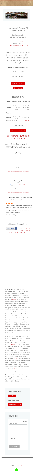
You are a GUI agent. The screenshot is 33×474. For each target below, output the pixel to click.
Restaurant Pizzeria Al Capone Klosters (18, 172)
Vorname (11, 431)
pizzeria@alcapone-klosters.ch (19, 45)
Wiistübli (16, 369)
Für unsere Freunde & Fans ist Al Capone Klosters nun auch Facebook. (19, 230)
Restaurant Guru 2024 (19, 185)
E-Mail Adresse (13, 423)
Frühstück (26, 120)
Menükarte (12, 396)
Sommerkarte (18, 88)
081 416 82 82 (19, 41)
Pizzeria (14, 299)
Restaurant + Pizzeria (18, 83)
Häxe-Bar (12, 344)
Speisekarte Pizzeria (15, 404)
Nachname (12, 438)
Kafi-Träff (15, 358)
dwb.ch (20, 465)
